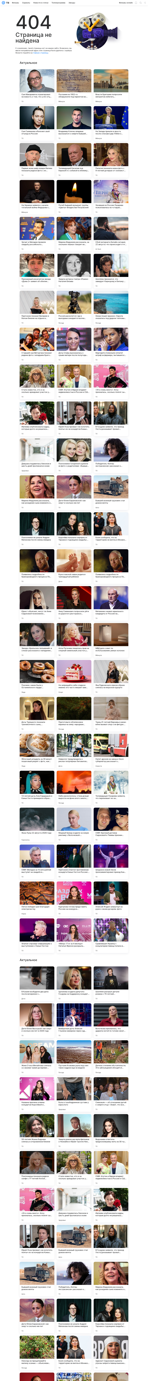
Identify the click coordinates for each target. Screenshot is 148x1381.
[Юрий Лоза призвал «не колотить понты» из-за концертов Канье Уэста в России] (74, 419)
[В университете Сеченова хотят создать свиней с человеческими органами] (74, 1009)
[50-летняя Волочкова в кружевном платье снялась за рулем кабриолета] (74, 972)
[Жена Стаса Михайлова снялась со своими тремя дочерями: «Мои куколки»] (37, 1279)
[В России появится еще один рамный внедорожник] (74, 1120)
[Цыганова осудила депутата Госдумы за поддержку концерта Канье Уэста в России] (74, 1205)
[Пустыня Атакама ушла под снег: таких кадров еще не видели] (74, 1279)
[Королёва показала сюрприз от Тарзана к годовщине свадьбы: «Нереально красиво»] (74, 529)
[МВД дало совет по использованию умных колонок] (111, 640)
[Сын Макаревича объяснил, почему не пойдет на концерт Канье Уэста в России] (37, 1009)
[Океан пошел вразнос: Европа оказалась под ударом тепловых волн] (111, 308)
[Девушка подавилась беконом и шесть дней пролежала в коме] (37, 455)
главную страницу (40, 53)
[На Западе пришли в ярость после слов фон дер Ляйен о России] (111, 123)
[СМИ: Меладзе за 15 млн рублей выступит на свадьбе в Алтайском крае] (37, 862)
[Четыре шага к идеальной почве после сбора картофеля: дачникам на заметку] (37, 1157)
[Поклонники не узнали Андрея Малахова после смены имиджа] (37, 529)
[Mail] (3, 3)
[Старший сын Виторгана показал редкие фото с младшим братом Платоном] (37, 345)
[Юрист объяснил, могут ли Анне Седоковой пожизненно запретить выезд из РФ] (37, 603)
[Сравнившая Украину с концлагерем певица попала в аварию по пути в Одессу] (111, 935)
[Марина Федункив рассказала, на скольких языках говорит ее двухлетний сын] (74, 234)
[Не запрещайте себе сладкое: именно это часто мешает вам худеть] (74, 677)
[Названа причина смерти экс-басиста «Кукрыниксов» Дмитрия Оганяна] (37, 1083)
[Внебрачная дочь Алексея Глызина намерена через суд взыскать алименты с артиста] (74, 1242)
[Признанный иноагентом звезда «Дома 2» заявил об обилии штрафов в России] (37, 271)
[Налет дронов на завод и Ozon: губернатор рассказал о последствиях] (111, 751)
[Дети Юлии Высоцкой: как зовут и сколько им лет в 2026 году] (37, 1242)
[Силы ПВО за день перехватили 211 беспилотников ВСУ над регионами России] (111, 1046)
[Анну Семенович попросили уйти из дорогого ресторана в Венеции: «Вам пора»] (74, 603)
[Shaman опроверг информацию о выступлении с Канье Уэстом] (37, 935)
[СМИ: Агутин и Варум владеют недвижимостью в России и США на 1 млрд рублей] (74, 382)
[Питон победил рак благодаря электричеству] (37, 899)
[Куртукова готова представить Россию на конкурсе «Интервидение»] (74, 899)
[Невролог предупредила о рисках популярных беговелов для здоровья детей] (74, 751)
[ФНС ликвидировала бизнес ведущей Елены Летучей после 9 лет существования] (111, 1009)
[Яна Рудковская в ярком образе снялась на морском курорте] (111, 677)
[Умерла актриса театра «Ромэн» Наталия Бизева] (74, 271)
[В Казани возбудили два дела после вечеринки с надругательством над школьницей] (37, 1205)
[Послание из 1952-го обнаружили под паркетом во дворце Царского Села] (74, 86)
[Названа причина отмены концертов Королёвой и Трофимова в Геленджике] (37, 1316)
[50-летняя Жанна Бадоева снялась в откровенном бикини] (37, 1353)
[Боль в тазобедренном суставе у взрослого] (74, 1316)
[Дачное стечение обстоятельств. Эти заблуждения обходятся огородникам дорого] (111, 1279)
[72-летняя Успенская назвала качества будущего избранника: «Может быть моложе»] (37, 1046)
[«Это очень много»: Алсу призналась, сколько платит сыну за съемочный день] (111, 382)
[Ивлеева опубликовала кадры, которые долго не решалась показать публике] (37, 419)
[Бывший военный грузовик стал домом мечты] (111, 492)
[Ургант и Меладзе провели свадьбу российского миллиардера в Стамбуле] (37, 234)
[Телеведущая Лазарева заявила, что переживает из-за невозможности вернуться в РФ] (111, 788)
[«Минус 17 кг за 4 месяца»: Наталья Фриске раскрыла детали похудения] (74, 935)
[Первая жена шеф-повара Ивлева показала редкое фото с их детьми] (37, 160)
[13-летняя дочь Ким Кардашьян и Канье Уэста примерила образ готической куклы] (37, 788)
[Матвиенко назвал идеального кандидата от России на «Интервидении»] (111, 603)
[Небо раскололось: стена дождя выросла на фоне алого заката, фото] (74, 788)
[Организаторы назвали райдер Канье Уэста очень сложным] (111, 972)
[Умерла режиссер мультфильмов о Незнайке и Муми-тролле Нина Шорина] (74, 1353)
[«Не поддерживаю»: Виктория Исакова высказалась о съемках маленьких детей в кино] (74, 1083)
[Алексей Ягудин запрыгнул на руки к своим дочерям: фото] (111, 899)
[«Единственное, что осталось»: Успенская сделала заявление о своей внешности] (37, 972)
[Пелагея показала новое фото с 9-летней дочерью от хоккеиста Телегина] (111, 160)
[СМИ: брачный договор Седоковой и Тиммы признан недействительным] (111, 825)
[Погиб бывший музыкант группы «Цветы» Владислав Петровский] (74, 197)
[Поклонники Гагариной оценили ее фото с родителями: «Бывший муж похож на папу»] (74, 455)
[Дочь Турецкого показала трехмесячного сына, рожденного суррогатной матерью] (37, 714)
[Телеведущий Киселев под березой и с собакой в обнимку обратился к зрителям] (74, 160)
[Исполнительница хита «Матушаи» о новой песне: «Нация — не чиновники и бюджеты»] (37, 1120)
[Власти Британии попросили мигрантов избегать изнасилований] (111, 86)
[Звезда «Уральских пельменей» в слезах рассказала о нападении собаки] (37, 640)
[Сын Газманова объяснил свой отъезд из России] (37, 123)
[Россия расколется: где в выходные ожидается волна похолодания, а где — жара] (74, 308)
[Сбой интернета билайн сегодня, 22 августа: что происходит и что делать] (111, 234)
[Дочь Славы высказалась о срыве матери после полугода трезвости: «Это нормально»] (74, 345)
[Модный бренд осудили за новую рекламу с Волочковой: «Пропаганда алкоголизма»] (74, 825)
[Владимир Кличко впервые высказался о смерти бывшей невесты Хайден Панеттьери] (74, 123)
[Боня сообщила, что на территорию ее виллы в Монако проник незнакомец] (111, 529)
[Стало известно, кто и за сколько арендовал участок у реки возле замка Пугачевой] (37, 382)
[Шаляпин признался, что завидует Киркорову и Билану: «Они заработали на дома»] (111, 271)
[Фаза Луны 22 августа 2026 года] (37, 825)
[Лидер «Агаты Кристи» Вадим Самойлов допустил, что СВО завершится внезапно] (111, 1083)
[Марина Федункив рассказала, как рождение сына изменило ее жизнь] (37, 492)
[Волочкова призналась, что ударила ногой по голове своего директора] (111, 1242)
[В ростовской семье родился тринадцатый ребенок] (74, 566)
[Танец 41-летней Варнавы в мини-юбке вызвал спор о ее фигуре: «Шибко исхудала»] (111, 714)
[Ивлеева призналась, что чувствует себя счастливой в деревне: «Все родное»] (74, 1046)
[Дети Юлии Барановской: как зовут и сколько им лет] (74, 492)
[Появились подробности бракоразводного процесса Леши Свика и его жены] (37, 566)
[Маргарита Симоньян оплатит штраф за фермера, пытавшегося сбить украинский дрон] (111, 345)
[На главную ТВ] (7, 3)
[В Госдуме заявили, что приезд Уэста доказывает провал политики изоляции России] (111, 419)
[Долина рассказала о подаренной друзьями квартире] (111, 1120)
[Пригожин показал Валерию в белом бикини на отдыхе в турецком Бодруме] (37, 308)
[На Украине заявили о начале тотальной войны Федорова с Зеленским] (37, 197)
